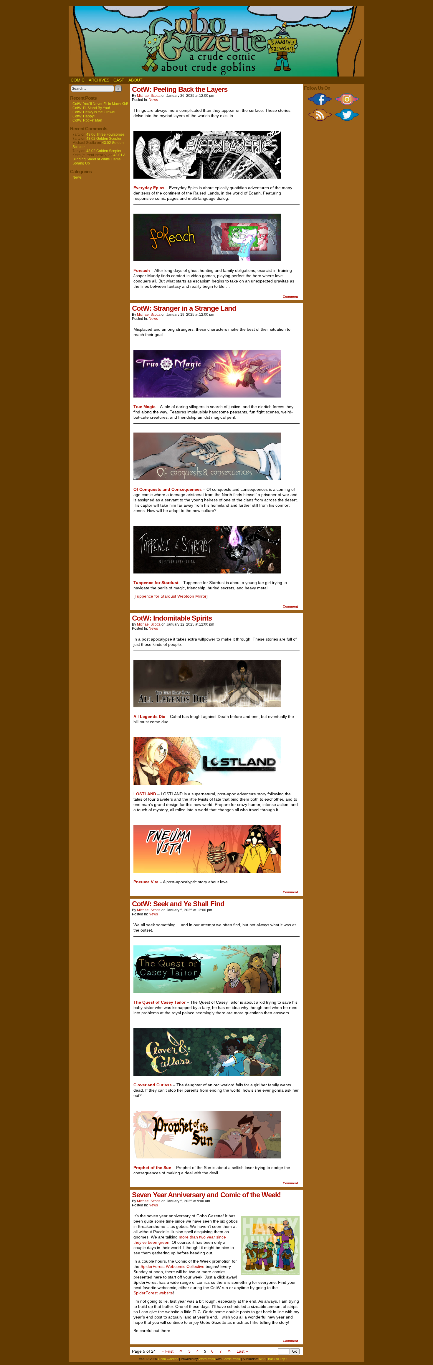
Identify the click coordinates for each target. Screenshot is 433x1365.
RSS (262, 1359)
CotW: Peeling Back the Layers (179, 89)
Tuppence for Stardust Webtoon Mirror (170, 596)
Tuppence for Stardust (156, 582)
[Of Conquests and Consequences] (207, 478)
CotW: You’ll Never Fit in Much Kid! (100, 104)
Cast (118, 80)
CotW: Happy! (83, 116)
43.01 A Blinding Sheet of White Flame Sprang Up (98, 159)
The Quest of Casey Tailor (159, 1002)
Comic (78, 80)
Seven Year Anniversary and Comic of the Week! (206, 1195)
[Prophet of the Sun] (207, 1157)
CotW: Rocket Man (87, 120)
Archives (99, 80)
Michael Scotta (149, 96)
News (77, 177)
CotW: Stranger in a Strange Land (184, 308)
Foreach (141, 270)
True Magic (144, 406)
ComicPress (231, 1359)
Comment (291, 296)
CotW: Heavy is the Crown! (93, 112)
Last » (242, 1351)
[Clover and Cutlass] (207, 1074)
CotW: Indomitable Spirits (172, 618)
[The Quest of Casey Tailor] (207, 991)
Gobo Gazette (168, 1359)
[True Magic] (207, 396)
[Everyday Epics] (207, 177)
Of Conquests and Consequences (167, 489)
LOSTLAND (144, 794)
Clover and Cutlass (152, 1085)
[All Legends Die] (207, 706)
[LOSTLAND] (207, 783)
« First (167, 1351)
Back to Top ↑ (278, 1359)
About (135, 80)
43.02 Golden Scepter (103, 139)
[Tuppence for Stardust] (207, 572)
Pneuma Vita (145, 881)
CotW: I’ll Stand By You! (91, 108)
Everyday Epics (148, 187)
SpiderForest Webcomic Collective (172, 1266)
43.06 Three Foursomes (105, 134)
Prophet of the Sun (152, 1167)
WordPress (207, 1359)
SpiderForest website (153, 1293)
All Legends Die (149, 716)
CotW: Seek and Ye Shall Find (178, 904)
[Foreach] (207, 259)
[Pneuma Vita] (207, 871)
